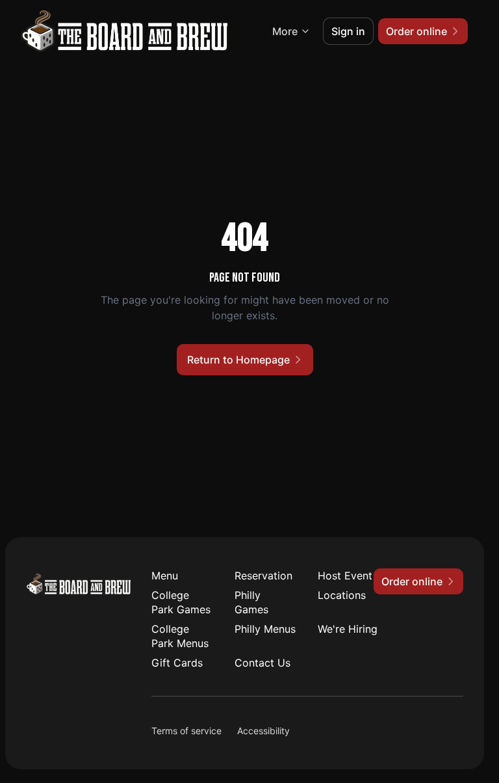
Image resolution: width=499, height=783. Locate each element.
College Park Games (181, 602)
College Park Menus (180, 636)
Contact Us (262, 662)
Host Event (345, 575)
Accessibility (263, 730)
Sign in (348, 31)
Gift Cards (177, 662)
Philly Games (251, 602)
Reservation (263, 575)
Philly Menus (265, 628)
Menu (164, 575)
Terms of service (186, 730)
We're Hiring (347, 628)
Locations (342, 595)
